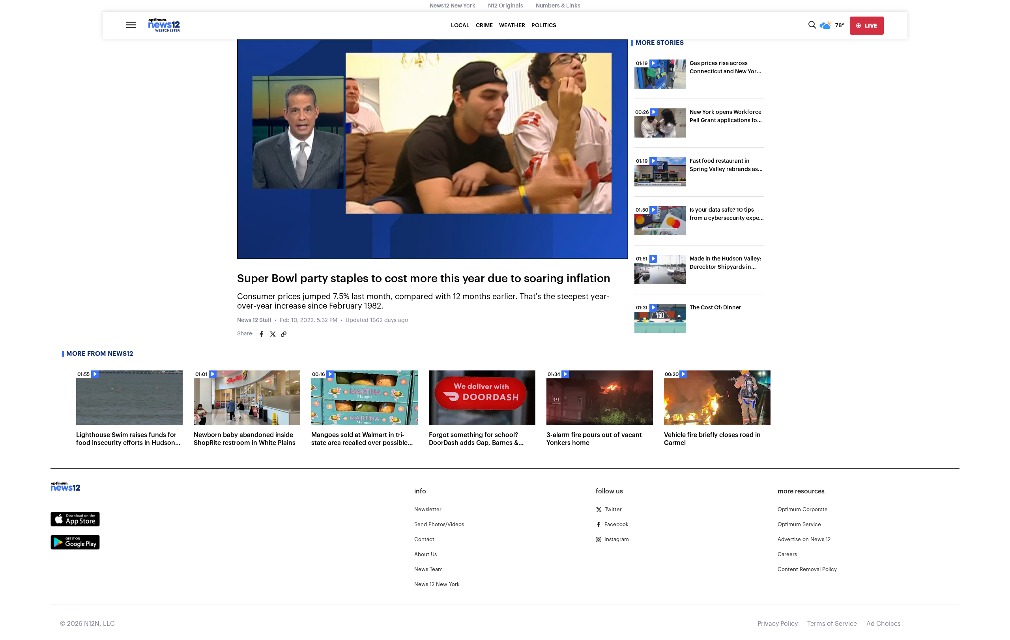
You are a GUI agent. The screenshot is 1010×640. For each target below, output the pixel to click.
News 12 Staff (254, 320)
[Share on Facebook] (261, 334)
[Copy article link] (284, 334)
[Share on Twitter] (272, 334)
